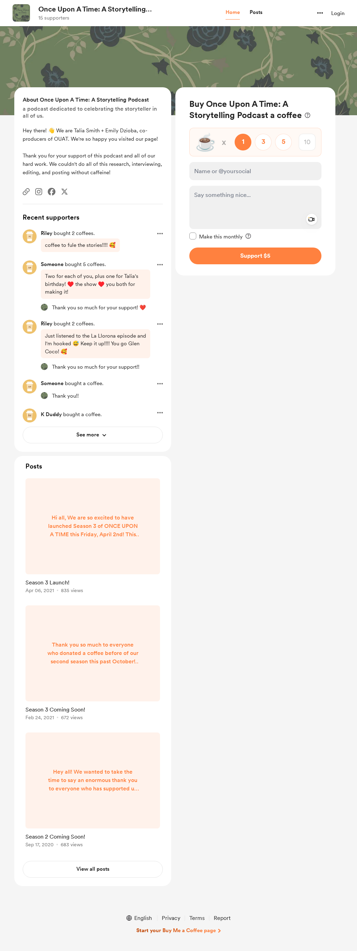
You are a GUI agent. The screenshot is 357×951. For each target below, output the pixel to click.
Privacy (171, 918)
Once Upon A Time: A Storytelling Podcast (92, 9)
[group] (93, 537)
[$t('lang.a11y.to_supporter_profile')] (44, 307)
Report (222, 918)
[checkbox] (216, 236)
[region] (255, 181)
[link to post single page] (93, 537)
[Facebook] (51, 192)
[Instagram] (38, 191)
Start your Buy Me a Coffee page (176, 930)
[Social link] (26, 191)
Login (337, 13)
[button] (232, 12)
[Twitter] (64, 191)
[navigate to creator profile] (21, 13)
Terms (197, 918)
